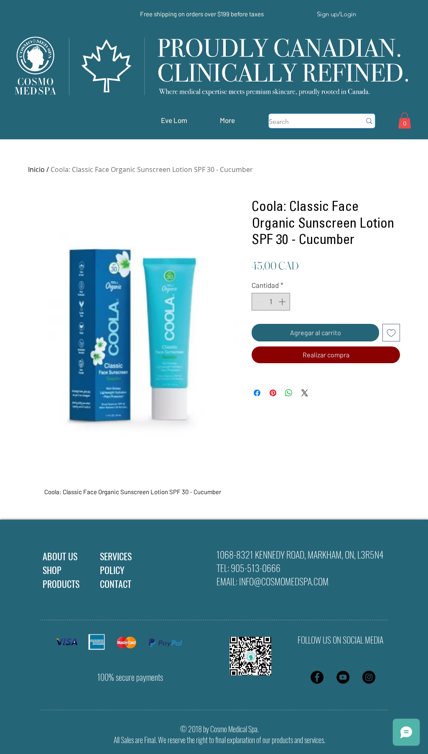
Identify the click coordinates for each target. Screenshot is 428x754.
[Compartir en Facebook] (257, 393)
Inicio (36, 169)
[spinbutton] (271, 301)
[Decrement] (259, 301)
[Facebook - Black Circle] (317, 677)
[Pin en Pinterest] (273, 393)
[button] (404, 120)
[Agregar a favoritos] (391, 332)
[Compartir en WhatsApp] (289, 393)
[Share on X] (305, 393)
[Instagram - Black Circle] (368, 677)
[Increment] (283, 301)
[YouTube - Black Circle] (342, 677)
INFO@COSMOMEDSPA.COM (284, 581)
